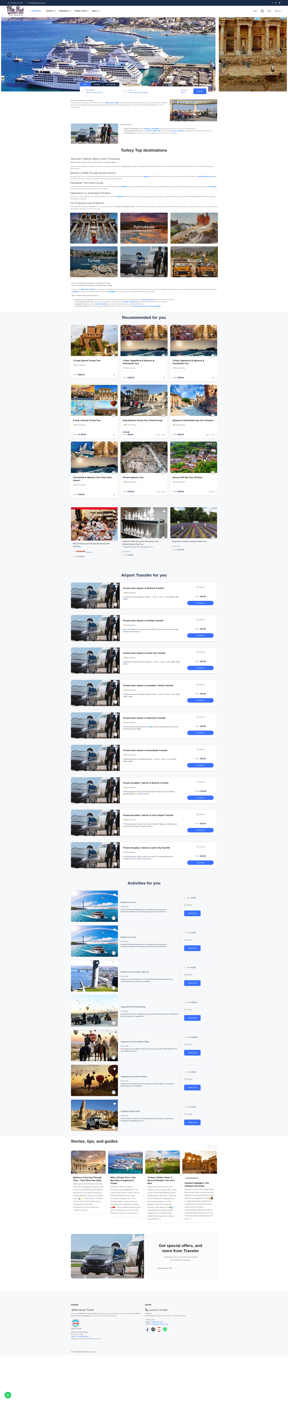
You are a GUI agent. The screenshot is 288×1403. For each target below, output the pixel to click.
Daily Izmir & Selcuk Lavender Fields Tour (189, 541)
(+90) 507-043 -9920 (16, 3)
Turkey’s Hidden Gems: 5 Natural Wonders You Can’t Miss (161, 1180)
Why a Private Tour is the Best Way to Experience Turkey (123, 1180)
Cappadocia (194, 226)
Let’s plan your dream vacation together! (146, 306)
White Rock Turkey (112, 103)
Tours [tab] (85, 84)
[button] (262, 10)
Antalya (194, 260)
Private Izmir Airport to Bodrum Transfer (143, 588)
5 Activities (85, 264)
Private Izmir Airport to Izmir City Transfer (144, 653)
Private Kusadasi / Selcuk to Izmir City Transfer (146, 847)
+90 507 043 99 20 (157, 1322)
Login (269, 11)
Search (199, 91)
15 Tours (99, 230)
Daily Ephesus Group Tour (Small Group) (143, 420)
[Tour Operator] (114, 356)
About (94, 11)
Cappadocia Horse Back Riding (134, 1076)
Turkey (94, 260)
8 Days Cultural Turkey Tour (87, 420)
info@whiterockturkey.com (37, 3)
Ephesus (49, 11)
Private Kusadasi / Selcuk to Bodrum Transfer (146, 782)
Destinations (192, 1178)
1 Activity (189, 230)
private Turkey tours (154, 131)
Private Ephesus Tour (133, 477)
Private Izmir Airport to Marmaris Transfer (144, 718)
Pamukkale (64, 11)
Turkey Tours (80, 11)
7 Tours (198, 264)
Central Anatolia (148, 299)
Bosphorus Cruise (128, 902)
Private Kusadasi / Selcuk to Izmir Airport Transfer (148, 815)
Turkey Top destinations (144, 150)
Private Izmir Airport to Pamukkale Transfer (145, 750)
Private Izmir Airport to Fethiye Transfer (143, 620)
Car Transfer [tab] (111, 84)
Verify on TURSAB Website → (80, 1336)
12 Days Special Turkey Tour (87, 360)
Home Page (36, 11)
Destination (90, 90)
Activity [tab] (97, 84)
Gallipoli (144, 260)
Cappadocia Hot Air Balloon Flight (135, 1041)
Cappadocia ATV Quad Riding (133, 1007)
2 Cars (139, 230)
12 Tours (199, 230)
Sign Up (278, 11)
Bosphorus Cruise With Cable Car (135, 972)
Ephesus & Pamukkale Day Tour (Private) (192, 420)
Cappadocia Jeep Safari (130, 1111)
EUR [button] (254, 11)
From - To (131, 90)
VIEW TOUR (192, 913)
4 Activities (88, 230)
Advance (184, 90)
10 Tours (144, 264)
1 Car (94, 264)
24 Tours (148, 230)
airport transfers (178, 131)
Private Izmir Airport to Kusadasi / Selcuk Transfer (148, 685)
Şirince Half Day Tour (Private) (187, 477)
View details (200, 603)
